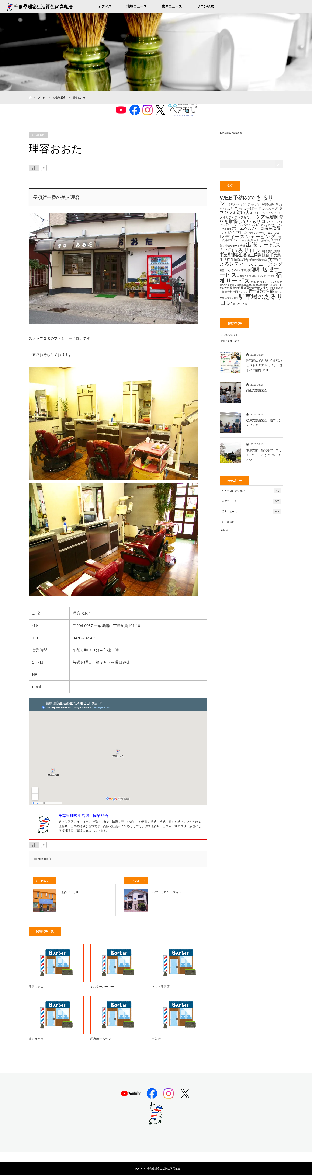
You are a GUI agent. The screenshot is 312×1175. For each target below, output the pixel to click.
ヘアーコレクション (250, 490)
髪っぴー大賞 (240, 304)
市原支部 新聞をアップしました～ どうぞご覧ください (264, 455)
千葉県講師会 (258, 260)
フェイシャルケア (241, 225)
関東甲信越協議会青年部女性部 (249, 287)
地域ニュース (136, 6)
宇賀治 (156, 1038)
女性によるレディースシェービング (251, 262)
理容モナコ (36, 986)
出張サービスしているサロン (250, 247)
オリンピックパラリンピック (265, 213)
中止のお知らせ (262, 240)
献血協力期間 (244, 276)
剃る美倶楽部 (271, 251)
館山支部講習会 (256, 390)
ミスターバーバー (102, 986)
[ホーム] (30, 92)
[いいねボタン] (34, 168)
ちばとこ (230, 208)
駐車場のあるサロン (251, 299)
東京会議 (246, 270)
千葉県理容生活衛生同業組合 (244, 255)
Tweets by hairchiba (231, 133)
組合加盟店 (38, 134)
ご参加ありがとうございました (242, 204)
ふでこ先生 (268, 209)
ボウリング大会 (257, 232)
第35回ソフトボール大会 (264, 282)
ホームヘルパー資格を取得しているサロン (250, 230)
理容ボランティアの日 (263, 276)
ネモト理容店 (161, 986)
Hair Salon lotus (229, 340)
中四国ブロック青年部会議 (239, 240)
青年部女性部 (261, 291)
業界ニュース (172, 6)
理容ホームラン (100, 1038)
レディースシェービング (247, 236)
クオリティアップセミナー (237, 217)
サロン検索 (205, 6)
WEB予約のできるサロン (250, 201)
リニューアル (273, 232)
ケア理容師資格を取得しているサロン (251, 219)
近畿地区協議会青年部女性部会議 (245, 285)
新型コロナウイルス (230, 270)
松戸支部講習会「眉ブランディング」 (264, 423)
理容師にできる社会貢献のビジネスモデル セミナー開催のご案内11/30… (264, 365)
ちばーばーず (250, 208)
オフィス (105, 6)
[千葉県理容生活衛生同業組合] (156, 1123)
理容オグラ (36, 1038)
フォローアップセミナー (264, 225)
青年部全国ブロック (236, 291)
